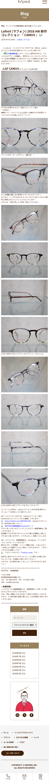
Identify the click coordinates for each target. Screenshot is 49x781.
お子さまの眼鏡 (22, 737)
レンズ (36, 737)
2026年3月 (16, 670)
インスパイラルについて (24, 732)
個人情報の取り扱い (11, 747)
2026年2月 (16, 673)
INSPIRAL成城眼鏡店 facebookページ (19, 526)
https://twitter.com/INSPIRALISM (18, 521)
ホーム (6, 732)
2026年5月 (16, 663)
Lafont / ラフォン (23, 39)
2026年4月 (16, 666)
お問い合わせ (15, 753)
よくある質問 (9, 742)
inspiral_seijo (26, 552)
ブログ (22, 742)
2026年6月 (16, 659)
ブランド (7, 737)
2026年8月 (16, 653)
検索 (24, 633)
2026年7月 (16, 656)
